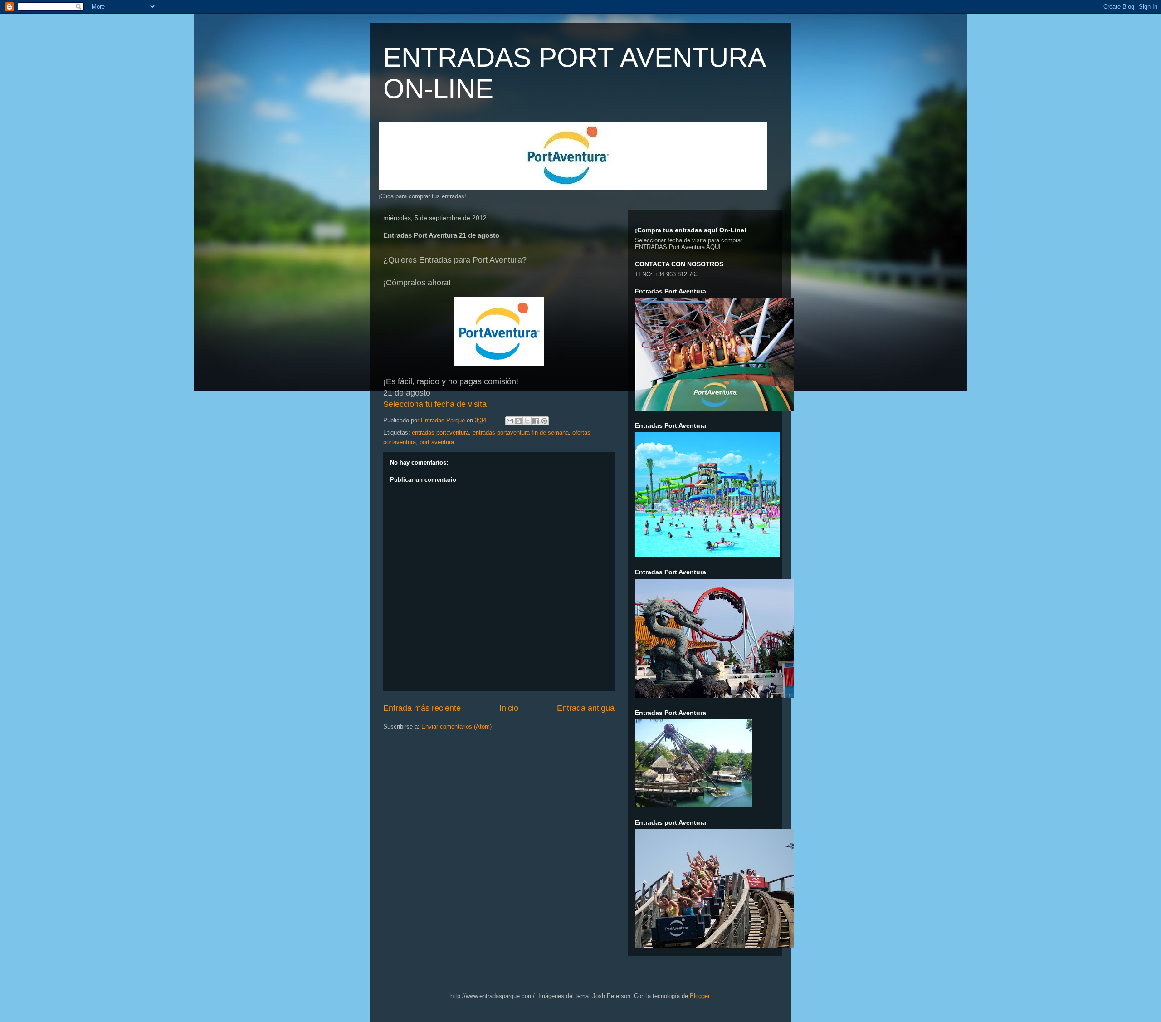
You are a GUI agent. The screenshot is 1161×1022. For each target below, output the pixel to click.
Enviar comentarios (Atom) (456, 726)
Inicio (508, 708)
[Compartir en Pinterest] (544, 420)
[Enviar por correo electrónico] (509, 420)
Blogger (699, 996)
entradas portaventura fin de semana (521, 432)
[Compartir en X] (527, 420)
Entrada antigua (586, 708)
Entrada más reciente (422, 708)
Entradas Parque (444, 420)
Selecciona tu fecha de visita (435, 404)
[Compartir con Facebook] (535, 420)
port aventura (437, 442)
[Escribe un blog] (518, 420)
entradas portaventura (440, 432)
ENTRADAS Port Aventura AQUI (678, 247)
